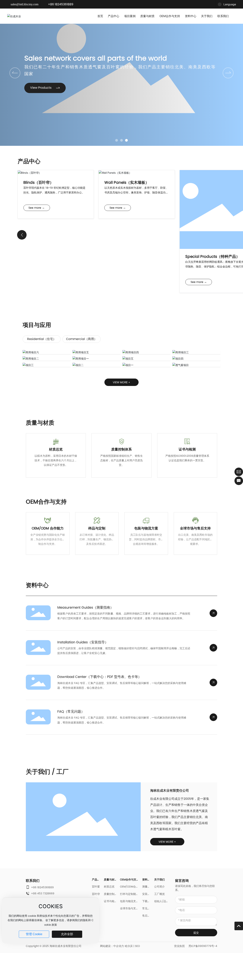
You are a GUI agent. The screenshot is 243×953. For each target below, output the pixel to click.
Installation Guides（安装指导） (82, 642)
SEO (137, 946)
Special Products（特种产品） (212, 256)
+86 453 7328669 (42, 893)
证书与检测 (187, 449)
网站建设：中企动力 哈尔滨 (116, 946)
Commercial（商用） (81, 339)
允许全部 (67, 934)
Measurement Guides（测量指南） (85, 607)
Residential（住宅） (41, 339)
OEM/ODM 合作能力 (48, 528)
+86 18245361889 (60, 4)
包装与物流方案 (146, 528)
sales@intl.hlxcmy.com (24, 4)
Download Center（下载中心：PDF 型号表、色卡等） (99, 676)
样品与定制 (96, 528)
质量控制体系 (121, 449)
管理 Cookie (34, 934)
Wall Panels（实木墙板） (126, 182)
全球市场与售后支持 (195, 528)
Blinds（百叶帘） (38, 182)
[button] (116, 140)
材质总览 (56, 449)
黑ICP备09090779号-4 (203, 946)
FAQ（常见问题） (70, 711)
